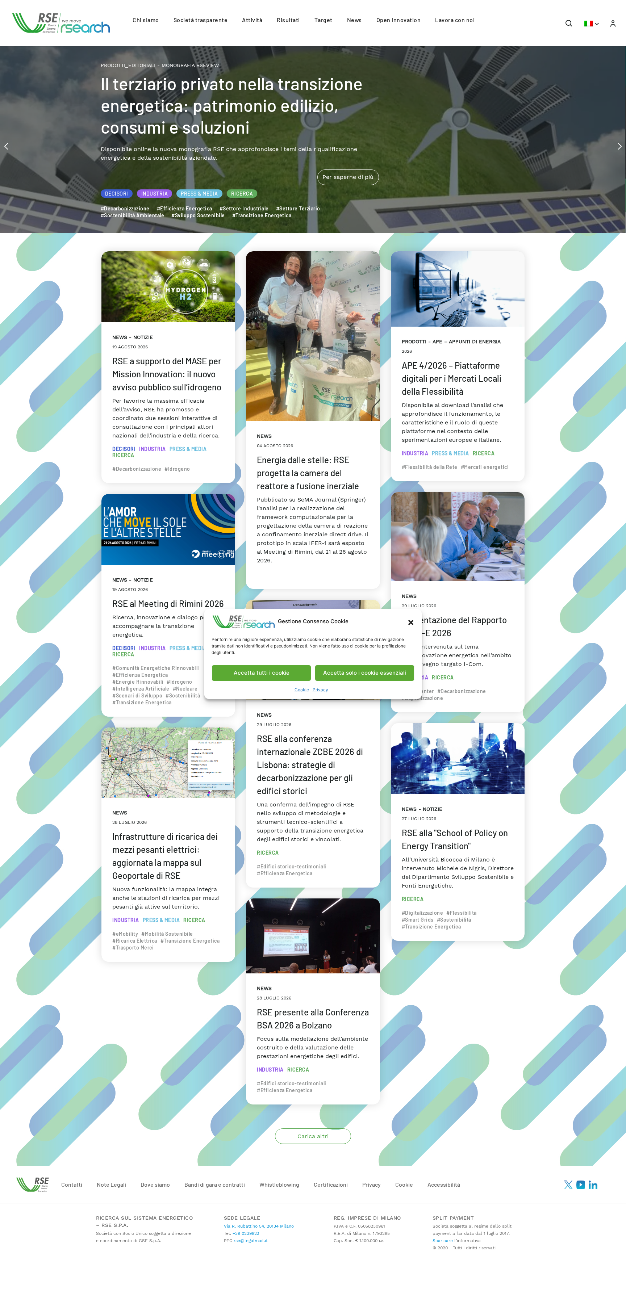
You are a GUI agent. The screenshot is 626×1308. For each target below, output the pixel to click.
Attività (252, 19)
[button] (410, 621)
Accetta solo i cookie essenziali (364, 673)
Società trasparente (201, 19)
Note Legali (111, 1184)
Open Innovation (398, 19)
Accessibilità (443, 1184)
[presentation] (6, 145)
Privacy (320, 689)
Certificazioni (331, 1184)
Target (323, 19)
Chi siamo (146, 19)
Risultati (288, 19)
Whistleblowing (279, 1184)
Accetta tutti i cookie (261, 673)
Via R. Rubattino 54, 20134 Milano (259, 1226)
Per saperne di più (347, 146)
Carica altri (313, 1136)
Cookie (302, 689)
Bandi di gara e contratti (214, 1184)
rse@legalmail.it (250, 1240)
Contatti (71, 1184)
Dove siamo (155, 1184)
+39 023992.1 (245, 1233)
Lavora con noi (455, 19)
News (354, 19)
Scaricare (443, 1240)
